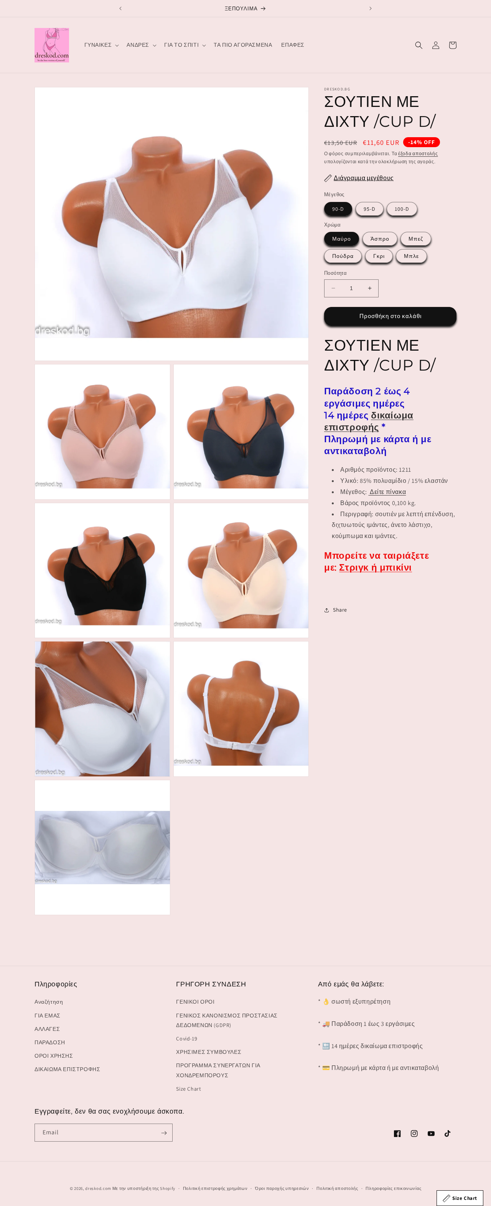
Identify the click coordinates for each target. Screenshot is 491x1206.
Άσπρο (380, 238)
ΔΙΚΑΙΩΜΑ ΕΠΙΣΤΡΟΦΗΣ (67, 1069)
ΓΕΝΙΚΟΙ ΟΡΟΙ (195, 1002)
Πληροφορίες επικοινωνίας (393, 1188)
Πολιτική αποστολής (337, 1188)
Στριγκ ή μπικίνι (375, 567)
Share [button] (340, 609)
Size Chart (188, 1088)
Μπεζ (416, 238)
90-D (338, 208)
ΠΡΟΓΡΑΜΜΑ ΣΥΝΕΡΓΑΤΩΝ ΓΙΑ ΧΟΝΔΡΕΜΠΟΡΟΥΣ (218, 1070)
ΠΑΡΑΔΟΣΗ (50, 1042)
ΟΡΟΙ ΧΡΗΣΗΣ (54, 1055)
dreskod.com (98, 1188)
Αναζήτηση (49, 1002)
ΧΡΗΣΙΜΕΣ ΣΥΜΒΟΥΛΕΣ (208, 1051)
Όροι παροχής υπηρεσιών (282, 1188)
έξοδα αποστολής (418, 153)
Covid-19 (186, 1038)
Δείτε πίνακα (388, 492)
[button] (101, 45)
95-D (370, 208)
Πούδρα (343, 256)
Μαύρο (341, 238)
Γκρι (379, 256)
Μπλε (411, 256)
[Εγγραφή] (163, 1133)
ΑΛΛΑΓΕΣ (47, 1029)
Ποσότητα (335, 273)
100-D (402, 208)
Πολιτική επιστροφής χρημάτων (215, 1188)
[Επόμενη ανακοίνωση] (370, 8)
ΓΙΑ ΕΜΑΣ (48, 1015)
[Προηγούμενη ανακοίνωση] (120, 8)
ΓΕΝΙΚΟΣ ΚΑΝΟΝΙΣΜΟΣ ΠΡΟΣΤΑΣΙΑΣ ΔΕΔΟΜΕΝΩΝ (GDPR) (226, 1020)
